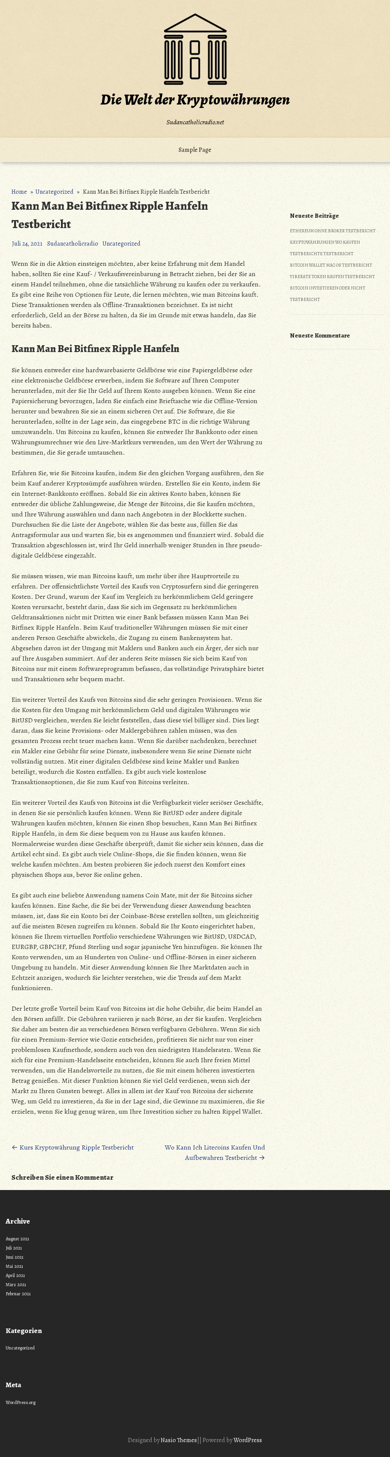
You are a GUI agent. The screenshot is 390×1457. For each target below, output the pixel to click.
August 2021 (17, 1238)
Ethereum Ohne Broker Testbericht (333, 231)
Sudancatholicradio (72, 244)
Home (19, 192)
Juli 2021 (14, 1248)
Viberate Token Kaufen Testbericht (332, 276)
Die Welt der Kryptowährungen (195, 99)
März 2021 (16, 1284)
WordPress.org (20, 1402)
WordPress (247, 1440)
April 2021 (15, 1275)
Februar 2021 (18, 1293)
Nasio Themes (179, 1440)
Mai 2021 (14, 1266)
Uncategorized (54, 192)
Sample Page (195, 150)
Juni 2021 (15, 1257)
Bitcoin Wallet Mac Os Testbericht (331, 265)
